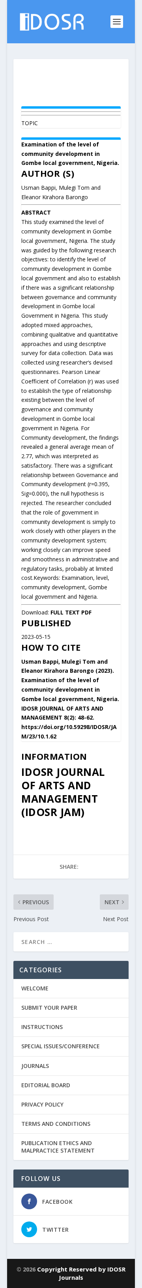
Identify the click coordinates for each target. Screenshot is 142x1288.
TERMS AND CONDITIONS (55, 1123)
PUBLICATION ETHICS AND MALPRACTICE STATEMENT (58, 1146)
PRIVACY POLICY (42, 1104)
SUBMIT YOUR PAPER (49, 1007)
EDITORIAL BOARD (45, 1085)
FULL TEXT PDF (71, 612)
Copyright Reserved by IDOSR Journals (81, 1273)
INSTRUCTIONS (42, 1027)
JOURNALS (35, 1066)
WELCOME (35, 988)
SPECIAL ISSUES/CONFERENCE (60, 1046)
